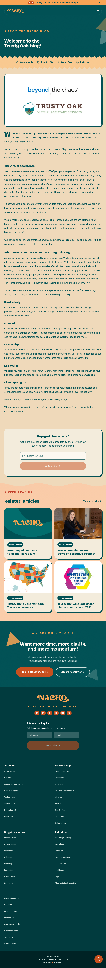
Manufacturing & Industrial (65, 883)
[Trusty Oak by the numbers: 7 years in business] (28, 577)
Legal (57, 877)
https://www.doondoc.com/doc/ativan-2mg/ (28, 266)
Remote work (9, 877)
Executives (59, 778)
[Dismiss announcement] (100, 3)
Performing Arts (10, 911)
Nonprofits (59, 816)
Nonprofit (8, 905)
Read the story (69, 2)
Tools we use (9, 797)
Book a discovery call (33, 671)
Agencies (59, 784)
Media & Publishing (12, 898)
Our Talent (8, 778)
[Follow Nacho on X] (69, 713)
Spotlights (8, 883)
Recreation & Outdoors (13, 924)
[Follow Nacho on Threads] (56, 713)
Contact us (8, 816)
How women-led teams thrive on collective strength (76, 552)
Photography (9, 918)
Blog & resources (14, 832)
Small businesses (62, 771)
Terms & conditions (46, 959)
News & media (26, 62)
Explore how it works (73, 671)
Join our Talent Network (13, 784)
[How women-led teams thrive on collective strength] (78, 523)
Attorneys (59, 797)
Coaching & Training (63, 838)
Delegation (8, 857)
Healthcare (59, 870)
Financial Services (62, 864)
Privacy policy (62, 959)
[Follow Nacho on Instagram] (36, 713)
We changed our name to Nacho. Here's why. (22, 552)
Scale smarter (9, 803)
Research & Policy (11, 931)
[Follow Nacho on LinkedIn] (43, 713)
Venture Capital (10, 944)
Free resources (10, 838)
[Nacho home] (15, 11)
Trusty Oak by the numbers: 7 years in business (26, 605)
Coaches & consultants (64, 791)
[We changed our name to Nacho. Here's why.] (28, 523)
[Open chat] (98, 959)
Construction (60, 810)
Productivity (9, 870)
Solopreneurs (60, 823)
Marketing (8, 864)
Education (59, 851)
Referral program (11, 791)
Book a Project (10, 810)
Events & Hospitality (63, 857)
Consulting (59, 844)
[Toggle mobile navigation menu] (98, 11)
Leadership (8, 851)
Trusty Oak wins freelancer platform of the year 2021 (75, 605)
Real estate (59, 803)
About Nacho (9, 771)
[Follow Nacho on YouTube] (62, 713)
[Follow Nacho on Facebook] (49, 713)
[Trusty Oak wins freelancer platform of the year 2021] (78, 577)
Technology (9, 937)
